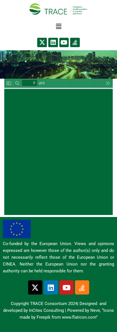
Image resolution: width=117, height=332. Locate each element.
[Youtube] (64, 42)
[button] (58, 26)
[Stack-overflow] (75, 42)
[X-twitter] (42, 42)
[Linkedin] (53, 42)
